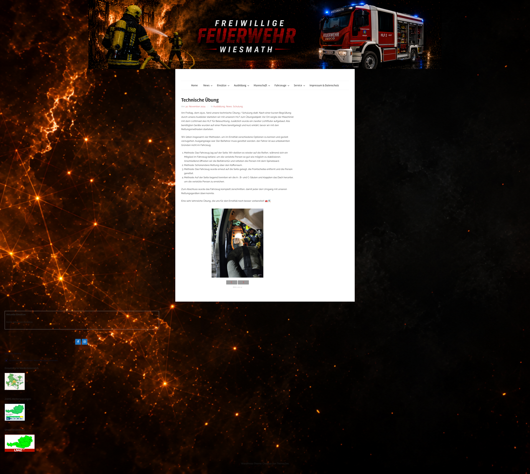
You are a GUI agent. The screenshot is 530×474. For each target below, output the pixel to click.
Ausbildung (240, 85)
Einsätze (221, 85)
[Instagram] (84, 342)
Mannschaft (260, 85)
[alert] (82, 360)
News (206, 85)
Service (298, 85)
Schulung (238, 106)
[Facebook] (78, 342)
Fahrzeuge (280, 85)
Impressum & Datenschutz (324, 85)
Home (194, 85)
